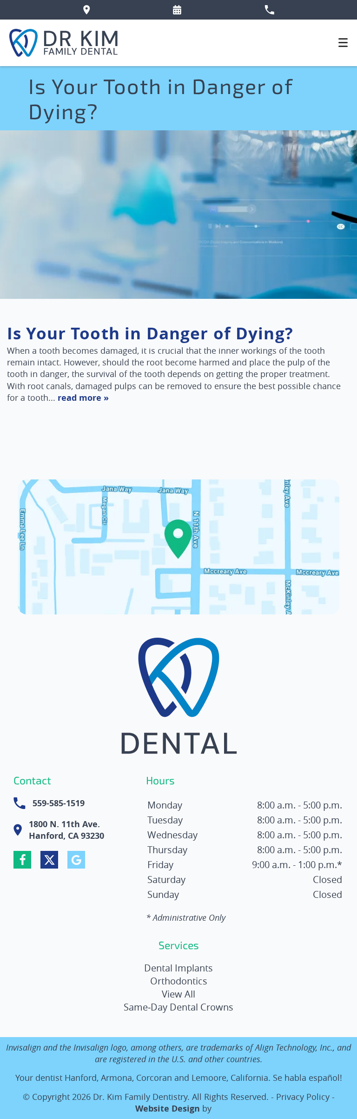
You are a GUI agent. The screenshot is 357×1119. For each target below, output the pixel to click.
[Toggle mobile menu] (343, 42)
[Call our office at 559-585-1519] (269, 10)
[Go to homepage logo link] (178, 698)
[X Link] (49, 860)
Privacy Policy (303, 1096)
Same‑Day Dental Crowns (178, 1007)
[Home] (64, 43)
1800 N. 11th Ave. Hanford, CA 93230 (66, 830)
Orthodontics (178, 981)
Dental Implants (178, 968)
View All (178, 994)
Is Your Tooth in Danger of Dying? (150, 333)
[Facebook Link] (22, 860)
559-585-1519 (59, 803)
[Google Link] (76, 860)
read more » (83, 398)
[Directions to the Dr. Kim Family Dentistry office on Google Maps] (86, 10)
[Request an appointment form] (177, 9)
